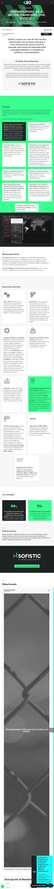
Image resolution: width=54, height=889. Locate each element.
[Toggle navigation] (2, 2)
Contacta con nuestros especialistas (27, 566)
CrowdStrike (21, 22)
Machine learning (15, 869)
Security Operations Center (27, 24)
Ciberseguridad (10, 22)
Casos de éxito (27, 8)
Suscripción (46, 34)
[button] (52, 2)
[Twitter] (48, 30)
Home (3, 29)
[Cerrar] (51, 864)
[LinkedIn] (45, 30)
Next (52, 730)
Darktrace (29, 22)
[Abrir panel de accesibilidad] (2, 886)
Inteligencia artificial (40, 22)
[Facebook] (51, 30)
